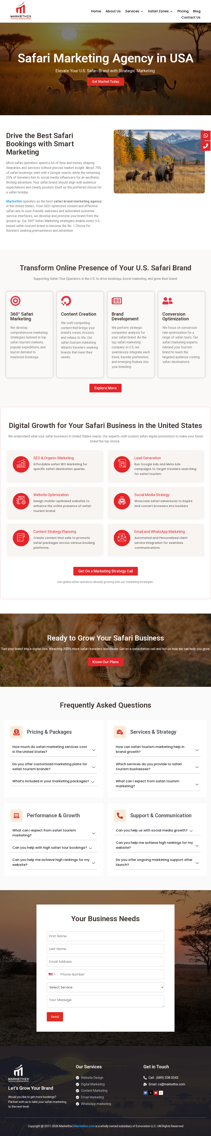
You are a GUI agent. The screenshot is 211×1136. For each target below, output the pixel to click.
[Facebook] (145, 1093)
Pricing (183, 12)
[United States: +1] (51, 974)
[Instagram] (161, 1093)
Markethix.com (84, 1126)
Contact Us (190, 18)
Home (96, 12)
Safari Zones (158, 12)
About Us (113, 12)
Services (132, 12)
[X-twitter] (151, 1093)
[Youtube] (156, 1093)
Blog (196, 12)
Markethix (14, 201)
